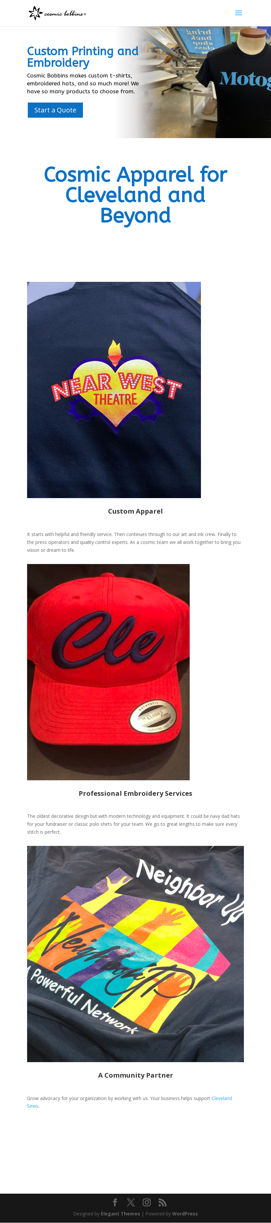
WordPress (185, 1213)
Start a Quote (55, 109)
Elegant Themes (120, 1213)
